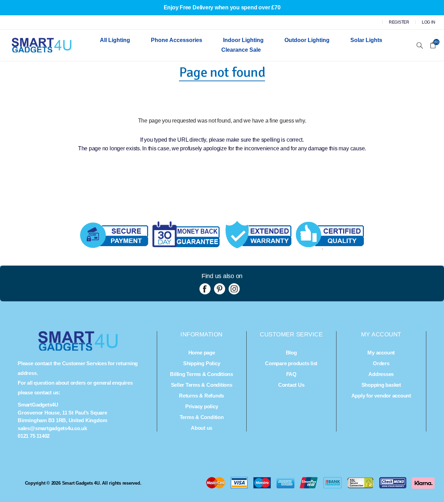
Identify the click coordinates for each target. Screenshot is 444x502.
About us (201, 428)
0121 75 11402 (34, 436)
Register (399, 22)
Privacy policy (201, 406)
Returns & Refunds (201, 396)
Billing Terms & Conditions (201, 374)
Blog (291, 352)
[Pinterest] (219, 288)
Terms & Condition (202, 417)
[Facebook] (205, 288)
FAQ (291, 374)
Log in (428, 22)
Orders (381, 363)
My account (381, 352)
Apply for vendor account (381, 396)
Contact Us (291, 385)
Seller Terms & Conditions (201, 385)
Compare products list (291, 363)
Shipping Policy (201, 363)
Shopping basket (381, 385)
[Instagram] (234, 288)
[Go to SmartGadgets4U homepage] (78, 349)
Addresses (381, 374)
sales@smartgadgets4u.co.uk (52, 428)
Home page (201, 352)
